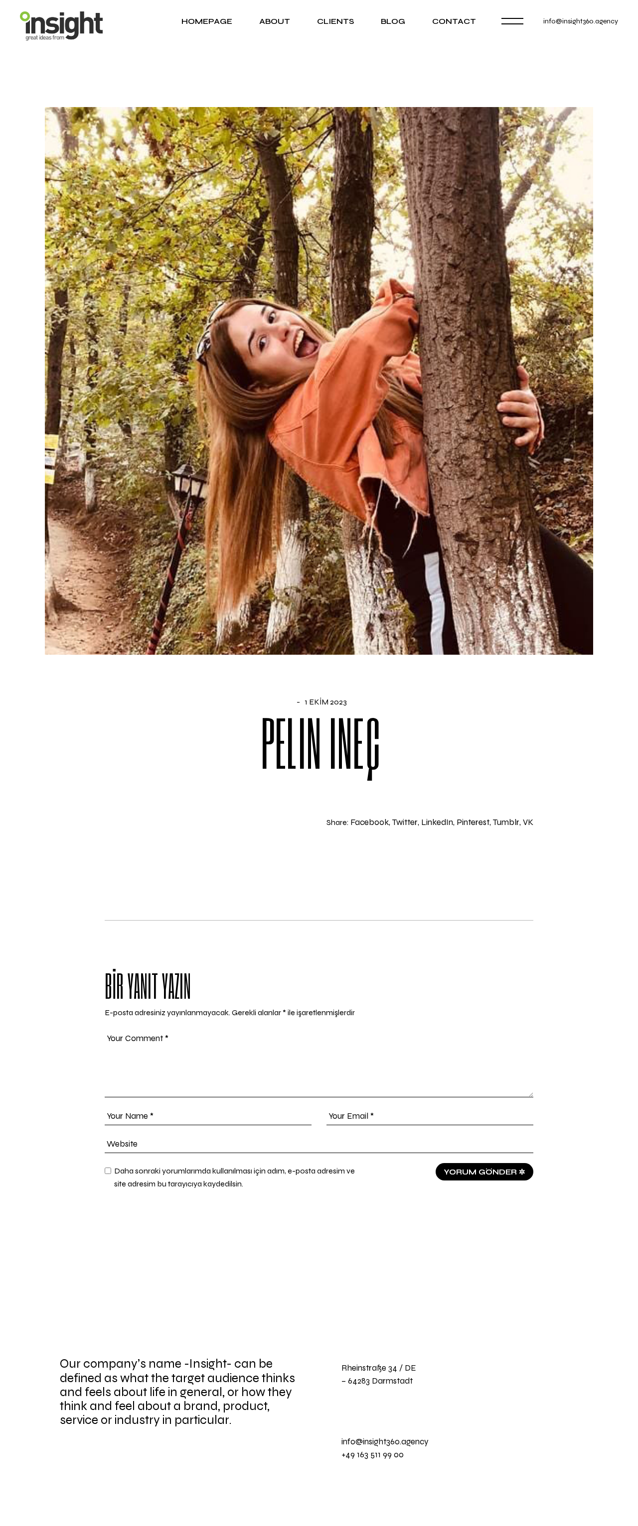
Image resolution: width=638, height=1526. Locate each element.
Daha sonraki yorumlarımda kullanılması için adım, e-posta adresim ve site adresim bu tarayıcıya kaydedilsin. (234, 1177)
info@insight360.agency (580, 21)
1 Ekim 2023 (326, 702)
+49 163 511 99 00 (372, 1454)
